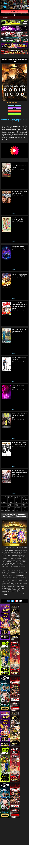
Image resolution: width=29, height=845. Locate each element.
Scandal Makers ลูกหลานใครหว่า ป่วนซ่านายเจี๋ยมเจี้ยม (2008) (19, 166)
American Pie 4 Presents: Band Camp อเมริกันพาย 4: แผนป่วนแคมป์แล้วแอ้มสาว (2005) (19, 305)
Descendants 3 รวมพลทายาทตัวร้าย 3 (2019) (18, 247)
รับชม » (13, 187)
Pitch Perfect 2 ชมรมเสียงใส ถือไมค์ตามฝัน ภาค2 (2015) (19, 415)
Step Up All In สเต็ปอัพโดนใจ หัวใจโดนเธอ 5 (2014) (19, 275)
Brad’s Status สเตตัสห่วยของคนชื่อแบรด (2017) (19, 330)
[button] (14, 15)
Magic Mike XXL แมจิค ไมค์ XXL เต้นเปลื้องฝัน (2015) (19, 443)
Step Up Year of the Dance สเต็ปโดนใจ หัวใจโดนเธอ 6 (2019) (19, 472)
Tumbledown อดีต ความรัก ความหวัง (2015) (19, 192)
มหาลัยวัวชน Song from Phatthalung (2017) (18, 219)
